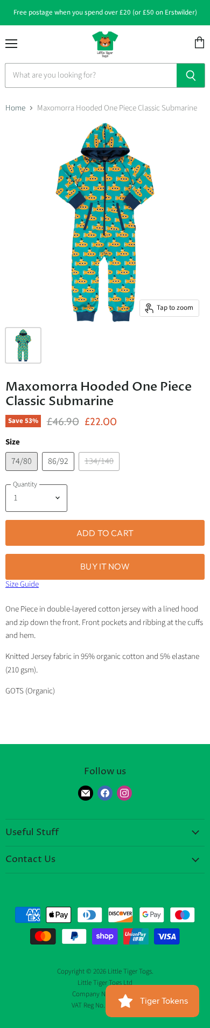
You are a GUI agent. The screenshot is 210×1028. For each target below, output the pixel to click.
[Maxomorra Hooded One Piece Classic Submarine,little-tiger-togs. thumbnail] (23, 345)
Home (15, 108)
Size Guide (22, 584)
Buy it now (105, 566)
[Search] (191, 75)
